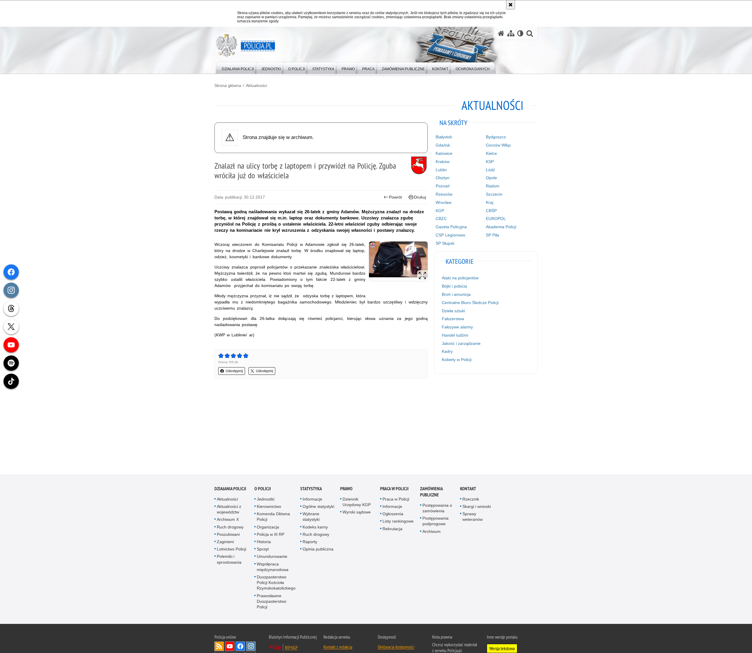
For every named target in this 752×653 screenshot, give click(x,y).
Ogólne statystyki (318, 506)
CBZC (441, 218)
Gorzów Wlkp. (499, 145)
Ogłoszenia (392, 514)
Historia (264, 542)
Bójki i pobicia (454, 286)
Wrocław (443, 202)
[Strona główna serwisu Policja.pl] (501, 33)
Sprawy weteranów (472, 517)
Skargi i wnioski (476, 506)
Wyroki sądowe (357, 512)
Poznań (443, 186)
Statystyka (311, 489)
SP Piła (492, 235)
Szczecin (494, 194)
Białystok (444, 137)
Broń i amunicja (456, 294)
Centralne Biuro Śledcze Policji (470, 302)
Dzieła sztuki (453, 310)
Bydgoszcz (496, 137)
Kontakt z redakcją (337, 647)
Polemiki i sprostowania (229, 559)
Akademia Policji (501, 226)
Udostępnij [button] (234, 371)
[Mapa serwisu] (510, 33)
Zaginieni (225, 542)
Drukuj (420, 197)
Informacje (312, 499)
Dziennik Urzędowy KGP (357, 502)
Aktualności (256, 85)
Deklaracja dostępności (396, 647)
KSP (490, 161)
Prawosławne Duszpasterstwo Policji (271, 602)
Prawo (346, 489)
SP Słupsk (445, 243)
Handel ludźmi (455, 335)
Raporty (310, 542)
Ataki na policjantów (460, 278)
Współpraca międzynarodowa (272, 567)
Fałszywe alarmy (457, 327)
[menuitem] (237, 67)
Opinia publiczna (318, 549)
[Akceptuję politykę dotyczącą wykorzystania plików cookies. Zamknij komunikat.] (510, 4)
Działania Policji (230, 489)
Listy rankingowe (398, 521)
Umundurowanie (272, 556)
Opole (491, 177)
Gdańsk (443, 145)
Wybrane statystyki (311, 517)
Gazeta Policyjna (451, 226)
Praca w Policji (394, 489)
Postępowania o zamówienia (437, 508)
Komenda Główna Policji (273, 517)
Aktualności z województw (229, 509)
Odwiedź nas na (229, 646)
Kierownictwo (269, 506)
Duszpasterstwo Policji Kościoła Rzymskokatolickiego (276, 583)
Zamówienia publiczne (431, 492)
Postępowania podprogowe (435, 521)
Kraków (442, 161)
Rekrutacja (392, 529)
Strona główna (227, 85)
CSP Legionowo (450, 235)
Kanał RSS (219, 646)
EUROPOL (496, 218)
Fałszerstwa (453, 318)
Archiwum (431, 531)
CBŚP (491, 210)
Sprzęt (263, 549)
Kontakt (468, 489)
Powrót (395, 197)
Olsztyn (442, 177)
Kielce (491, 153)
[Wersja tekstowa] (520, 33)
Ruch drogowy (230, 527)
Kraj (489, 202)
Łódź (490, 169)
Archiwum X (228, 519)
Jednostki (265, 499)
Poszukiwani (228, 534)
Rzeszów (444, 194)
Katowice (444, 153)
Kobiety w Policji (456, 359)
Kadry (447, 351)
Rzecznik (470, 499)
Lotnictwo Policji (231, 549)
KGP (440, 210)
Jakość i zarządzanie (461, 343)
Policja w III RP (270, 534)
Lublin (441, 169)
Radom (492, 186)
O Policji (262, 489)
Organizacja (268, 527)
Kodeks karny (315, 527)
